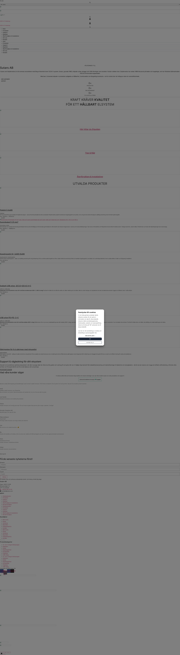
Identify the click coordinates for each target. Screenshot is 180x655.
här (96, 333)
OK (90, 339)
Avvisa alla (90, 342)
